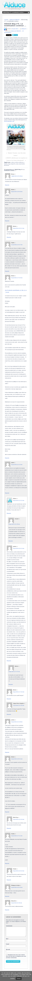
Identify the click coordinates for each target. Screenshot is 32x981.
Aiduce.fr (24, 28)
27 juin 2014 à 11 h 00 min (18, 705)
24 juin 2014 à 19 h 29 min (18, 870)
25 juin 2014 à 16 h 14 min (18, 548)
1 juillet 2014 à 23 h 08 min (16, 176)
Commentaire (9, 925)
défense (21, 162)
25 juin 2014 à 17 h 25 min (16, 277)
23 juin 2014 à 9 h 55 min (16, 902)
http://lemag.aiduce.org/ (9, 121)
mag (9, 164)
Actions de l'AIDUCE (14, 19)
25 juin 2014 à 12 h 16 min (18, 500)
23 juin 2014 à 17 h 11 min (16, 835)
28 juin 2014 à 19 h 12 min (18, 228)
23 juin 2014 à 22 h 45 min (18, 819)
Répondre (7, 185)
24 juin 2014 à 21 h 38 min (16, 721)
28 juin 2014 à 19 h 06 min (16, 191)
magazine (13, 164)
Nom (7, 938)
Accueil (6, 19)
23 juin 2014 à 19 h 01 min (16, 758)
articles (17, 162)
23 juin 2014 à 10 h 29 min (16, 887)
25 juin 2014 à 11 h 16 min (16, 464)
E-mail (7, 944)
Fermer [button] (19, 978)
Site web (8, 949)
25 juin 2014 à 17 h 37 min (14, 671)
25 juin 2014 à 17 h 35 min (18, 691)
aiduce (13, 162)
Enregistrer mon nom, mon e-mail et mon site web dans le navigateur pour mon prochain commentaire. (16, 956)
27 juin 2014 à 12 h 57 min (16, 244)
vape (17, 164)
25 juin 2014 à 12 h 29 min (14, 524)
